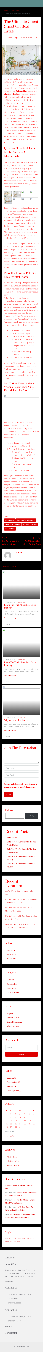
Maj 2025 (11, 950)
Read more (9, 1281)
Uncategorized (13, 992)
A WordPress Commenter (15, 891)
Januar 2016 (12, 959)
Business (10, 980)
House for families (12, 524)
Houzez (26, 524)
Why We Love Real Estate (16, 720)
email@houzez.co (14, 1303)
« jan (7, 1136)
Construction (15, 10)
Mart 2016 (11, 954)
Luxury (34, 524)
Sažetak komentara (14, 1022)
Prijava (10, 1013)
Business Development (26, 520)
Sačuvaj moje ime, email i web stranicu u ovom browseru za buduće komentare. (20, 785)
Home (6, 10)
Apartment (9, 520)
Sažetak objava (13, 1018)
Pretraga (9, 810)
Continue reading (10, 618)
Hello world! (12, 837)
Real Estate (10, 529)
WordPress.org (13, 1026)
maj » (12, 1136)
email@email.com (14, 1321)
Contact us (8, 1326)
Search (21, 1054)
